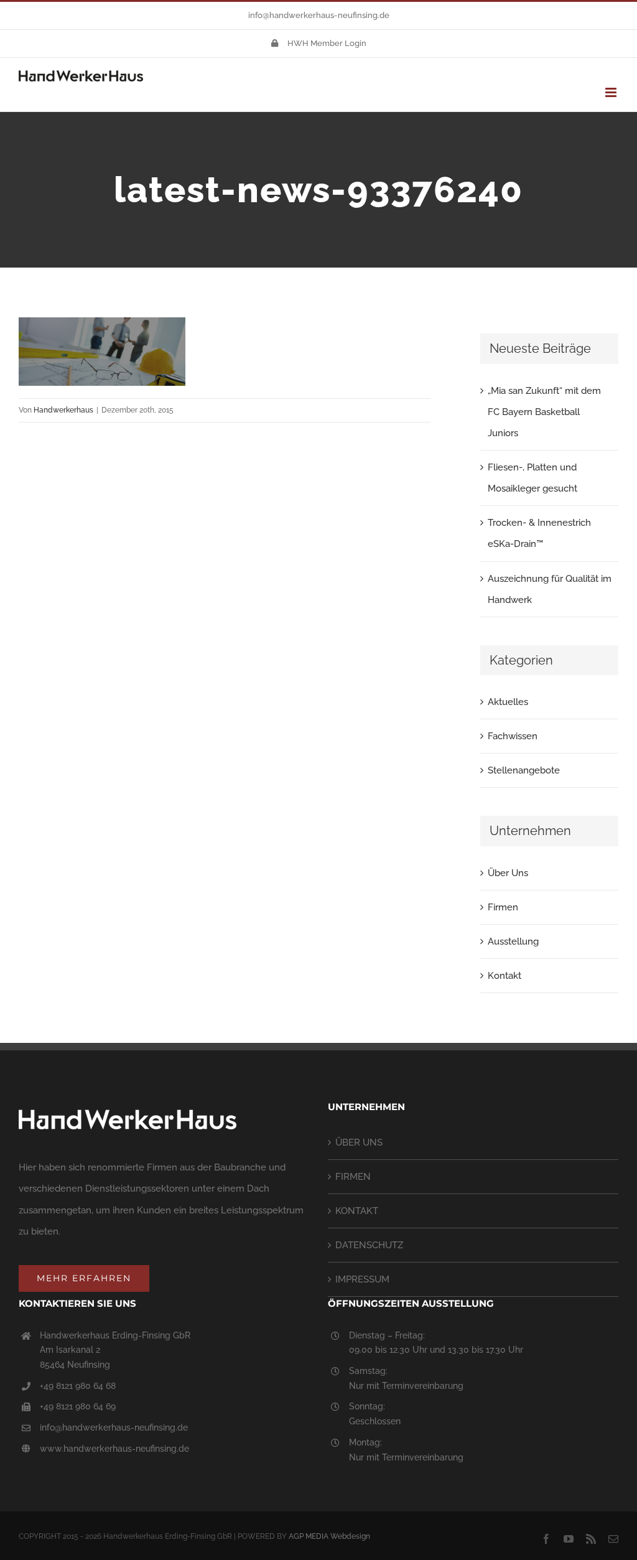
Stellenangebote (524, 770)
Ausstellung (513, 941)
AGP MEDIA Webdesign (329, 1536)
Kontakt (504, 975)
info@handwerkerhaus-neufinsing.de (318, 15)
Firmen (503, 907)
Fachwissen (512, 736)
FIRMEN (353, 1176)
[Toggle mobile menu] (611, 92)
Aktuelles (508, 702)
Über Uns (508, 873)
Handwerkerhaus (63, 410)
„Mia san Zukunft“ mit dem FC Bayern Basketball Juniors (544, 412)
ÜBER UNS (359, 1142)
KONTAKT (356, 1211)
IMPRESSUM (362, 1279)
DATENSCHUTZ (369, 1245)
